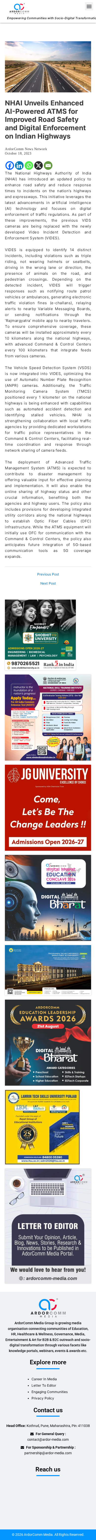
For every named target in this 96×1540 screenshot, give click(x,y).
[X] (38, 165)
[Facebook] (9, 165)
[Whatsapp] (29, 165)
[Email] (48, 165)
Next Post (48, 583)
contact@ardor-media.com (48, 1439)
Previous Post (48, 574)
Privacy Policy (43, 1398)
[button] (89, 6)
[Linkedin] (19, 165)
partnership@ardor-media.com (48, 1453)
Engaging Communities (50, 1392)
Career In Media (44, 1379)
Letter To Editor (44, 1385)
